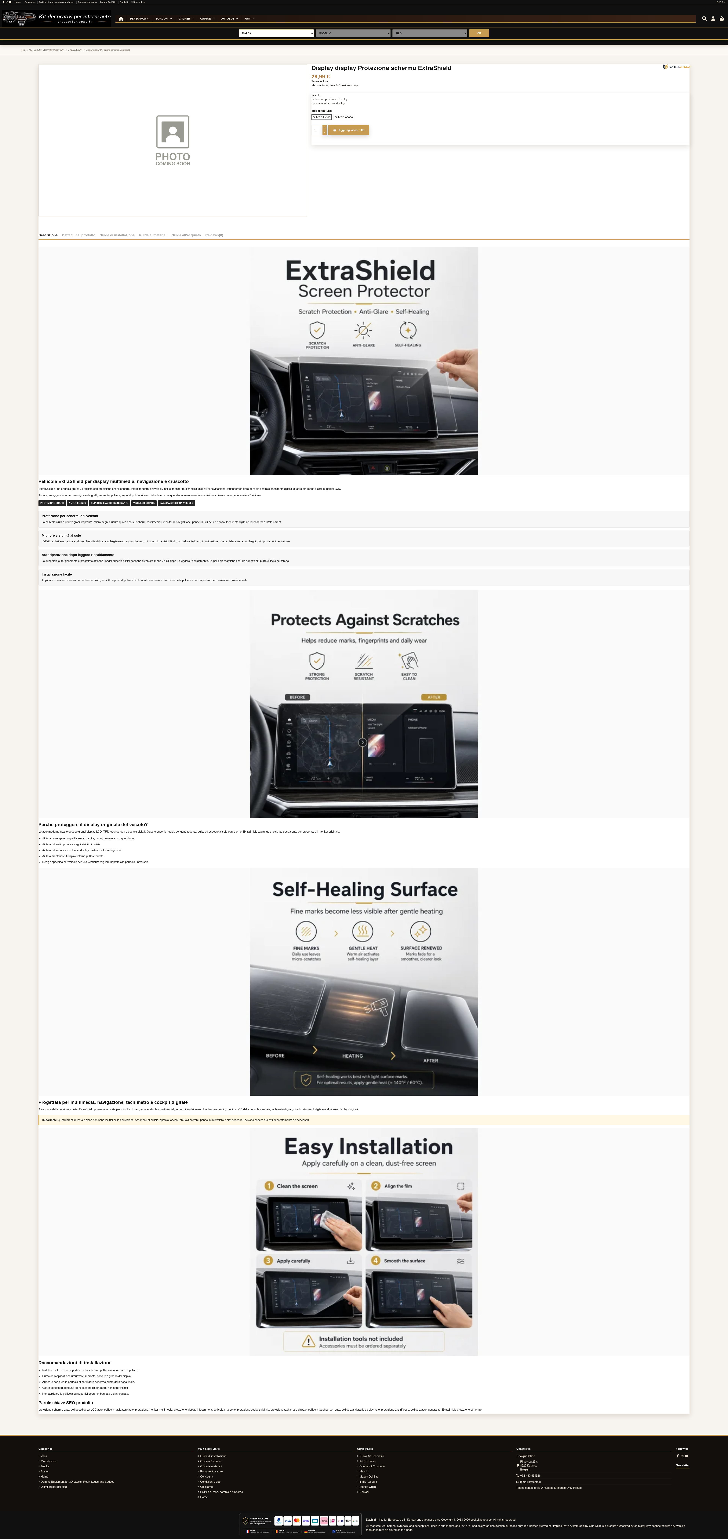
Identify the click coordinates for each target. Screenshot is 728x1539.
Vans (44, 1456)
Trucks (45, 1466)
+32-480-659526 (530, 1475)
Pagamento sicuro (87, 2)
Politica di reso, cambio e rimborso (57, 2)
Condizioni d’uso (210, 1481)
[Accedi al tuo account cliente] (713, 18)
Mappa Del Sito (108, 2)
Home (18, 2)
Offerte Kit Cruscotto (372, 1466)
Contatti (124, 2)
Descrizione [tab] (48, 235)
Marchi (363, 1471)
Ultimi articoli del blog (54, 1486)
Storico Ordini (367, 1486)
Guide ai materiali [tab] (153, 235)
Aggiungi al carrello (351, 130)
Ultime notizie (138, 2)
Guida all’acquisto (211, 1461)
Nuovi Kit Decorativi (371, 1456)
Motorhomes (48, 1461)
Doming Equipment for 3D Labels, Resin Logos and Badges (77, 1481)
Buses (45, 1471)
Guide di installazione (213, 1456)
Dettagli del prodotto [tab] (78, 235)
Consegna (30, 2)
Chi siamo (206, 1486)
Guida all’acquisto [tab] (186, 235)
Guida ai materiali (211, 1466)
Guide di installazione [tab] (117, 235)
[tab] (214, 236)
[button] (140, 18)
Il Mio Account (368, 1481)
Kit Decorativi (367, 1461)
